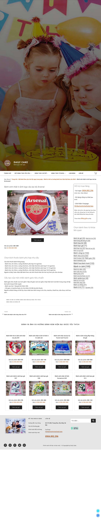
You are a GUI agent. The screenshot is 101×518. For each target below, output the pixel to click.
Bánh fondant (79, 258)
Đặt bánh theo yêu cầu (22, 173)
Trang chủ (7, 173)
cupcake (89, 287)
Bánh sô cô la (79, 280)
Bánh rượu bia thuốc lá (82, 276)
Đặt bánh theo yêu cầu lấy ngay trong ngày (31, 179)
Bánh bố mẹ (90, 248)
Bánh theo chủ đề (41, 173)
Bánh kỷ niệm (80, 269)
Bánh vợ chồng (80, 285)
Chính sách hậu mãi (34, 432)
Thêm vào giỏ (37, 240)
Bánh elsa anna (81, 256)
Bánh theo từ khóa (57, 173)
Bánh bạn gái (80, 246)
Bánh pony (79, 274)
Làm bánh (72, 173)
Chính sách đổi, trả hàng (35, 429)
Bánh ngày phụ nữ (80, 271)
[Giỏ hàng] (95, 173)
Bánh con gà (78, 250)
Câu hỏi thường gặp (33, 426)
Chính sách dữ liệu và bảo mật (51, 445)
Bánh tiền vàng (79, 282)
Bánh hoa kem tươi (84, 263)
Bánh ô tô (79, 287)
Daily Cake (21, 162)
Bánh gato (90, 258)
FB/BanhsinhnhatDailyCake (83, 206)
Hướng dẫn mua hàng (34, 423)
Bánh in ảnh (82, 266)
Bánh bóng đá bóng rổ (13, 301)
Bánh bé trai (91, 238)
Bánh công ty (81, 253)
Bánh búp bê (80, 243)
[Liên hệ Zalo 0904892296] (98, 511)
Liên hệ (81, 173)
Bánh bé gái (79, 238)
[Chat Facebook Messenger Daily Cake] (98, 515)
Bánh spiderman (81, 278)
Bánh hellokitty (80, 260)
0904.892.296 (87, 190)
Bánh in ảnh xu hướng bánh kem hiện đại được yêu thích (60, 179)
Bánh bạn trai (79, 248)
